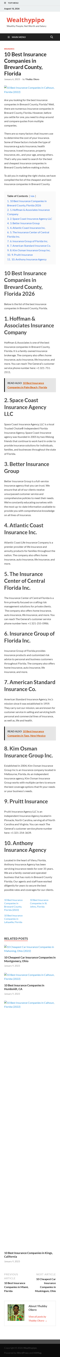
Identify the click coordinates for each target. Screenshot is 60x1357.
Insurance (9, 49)
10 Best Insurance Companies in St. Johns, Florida (39, 903)
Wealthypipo (25, 20)
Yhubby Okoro (32, 79)
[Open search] (51, 37)
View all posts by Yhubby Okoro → (37, 1318)
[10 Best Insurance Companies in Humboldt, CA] (30, 977)
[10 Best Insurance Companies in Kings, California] (30, 1125)
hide (32, 196)
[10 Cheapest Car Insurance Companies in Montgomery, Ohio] (30, 949)
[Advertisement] (30, 1348)
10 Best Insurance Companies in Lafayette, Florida (13, 918)
